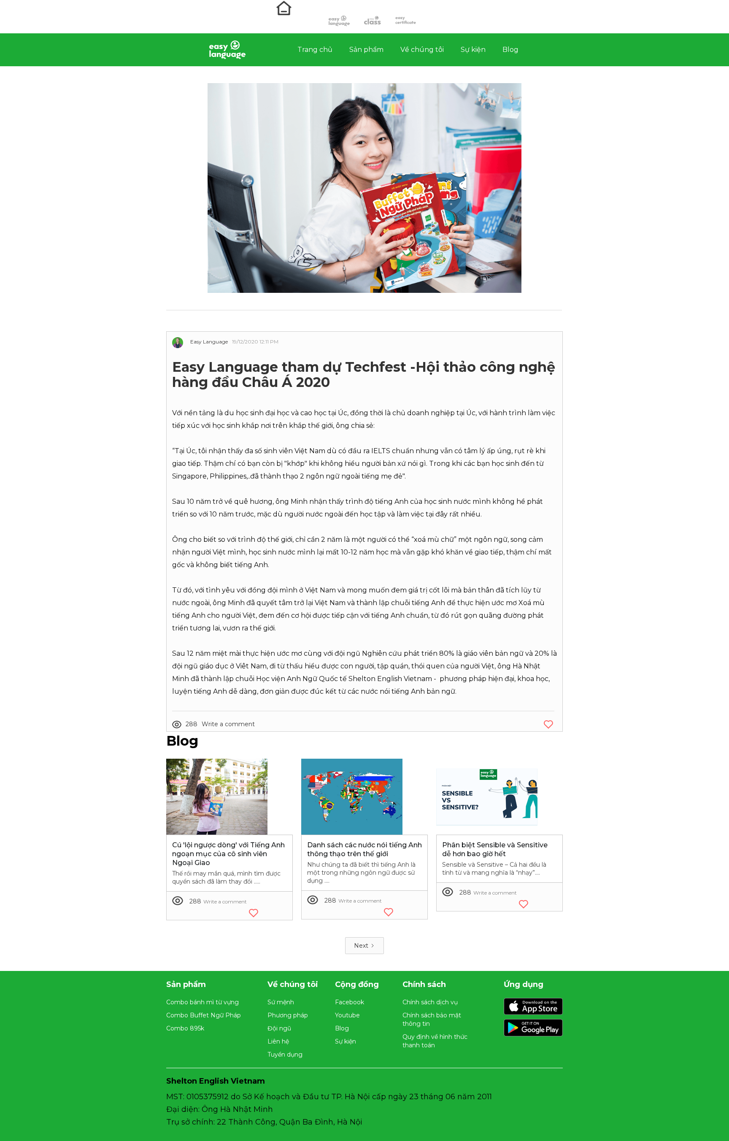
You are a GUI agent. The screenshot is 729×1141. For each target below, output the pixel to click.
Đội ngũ (279, 1028)
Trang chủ (314, 50)
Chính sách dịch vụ (430, 1002)
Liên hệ (278, 1041)
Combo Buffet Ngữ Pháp (203, 1015)
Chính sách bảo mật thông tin (431, 1019)
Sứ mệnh (280, 1002)
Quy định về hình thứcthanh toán (434, 1041)
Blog (510, 50)
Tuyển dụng (284, 1054)
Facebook (349, 1002)
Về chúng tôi (422, 50)
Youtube (347, 1015)
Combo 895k (185, 1028)
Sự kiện (473, 50)
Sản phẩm (366, 50)
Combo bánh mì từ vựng (202, 1002)
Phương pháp (287, 1015)
